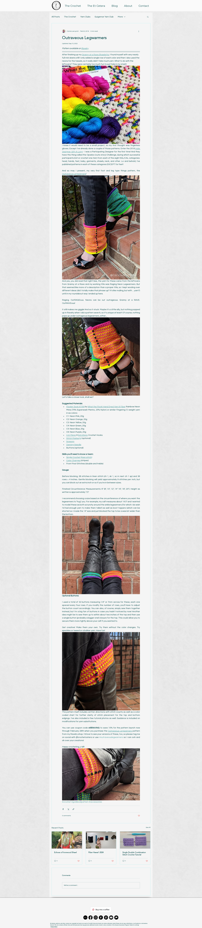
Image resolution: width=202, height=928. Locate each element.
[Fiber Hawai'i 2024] (101, 840)
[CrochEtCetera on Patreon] (116, 917)
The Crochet (70, 17)
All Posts (56, 17)
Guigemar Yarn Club (104, 17)
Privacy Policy (54, 926)
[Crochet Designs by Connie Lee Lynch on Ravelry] (101, 917)
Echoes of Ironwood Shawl (65, 852)
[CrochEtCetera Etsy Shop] (85, 917)
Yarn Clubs (85, 17)
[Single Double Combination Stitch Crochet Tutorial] (135, 840)
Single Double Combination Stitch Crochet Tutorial (134, 853)
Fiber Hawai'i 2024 (96, 852)
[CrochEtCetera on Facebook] (90, 917)
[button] (148, 17)
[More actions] (138, 31)
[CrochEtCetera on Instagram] (96, 917)
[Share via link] (73, 809)
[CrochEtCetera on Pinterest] (106, 917)
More (120, 17)
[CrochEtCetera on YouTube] (111, 917)
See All (148, 827)
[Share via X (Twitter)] (68, 809)
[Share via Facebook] (63, 809)
